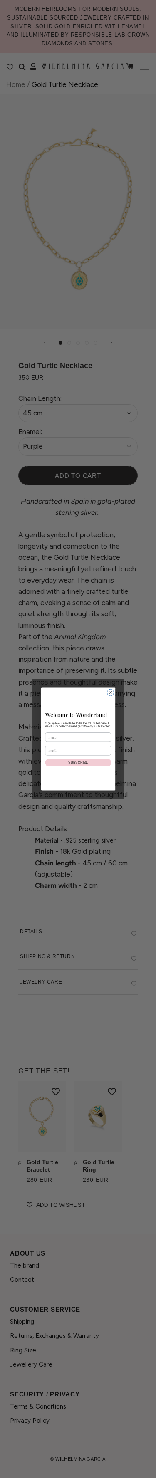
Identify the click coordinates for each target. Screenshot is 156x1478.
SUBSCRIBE (78, 762)
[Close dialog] (110, 692)
